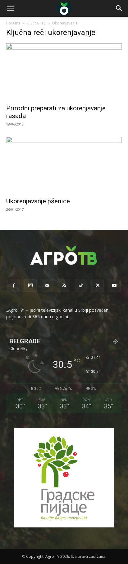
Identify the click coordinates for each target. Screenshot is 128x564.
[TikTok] (81, 286)
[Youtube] (114, 286)
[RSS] (64, 286)
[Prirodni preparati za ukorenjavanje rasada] (64, 71)
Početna (13, 23)
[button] (11, 8)
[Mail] (47, 286)
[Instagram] (30, 285)
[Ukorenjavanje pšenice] (64, 165)
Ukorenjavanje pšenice (38, 201)
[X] (97, 286)
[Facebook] (13, 286)
